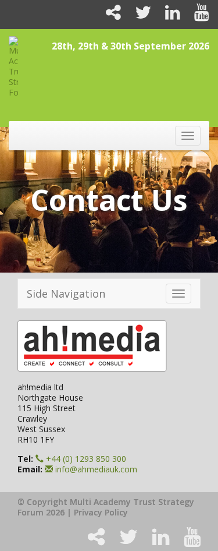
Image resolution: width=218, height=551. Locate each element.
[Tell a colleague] (108, 15)
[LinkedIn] (168, 15)
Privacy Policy (101, 512)
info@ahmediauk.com (96, 469)
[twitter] (138, 15)
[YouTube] (196, 15)
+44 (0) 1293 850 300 (85, 458)
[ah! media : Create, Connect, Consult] (109, 346)
